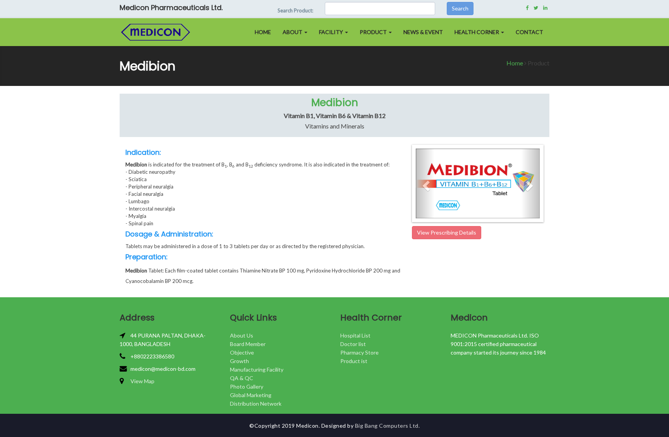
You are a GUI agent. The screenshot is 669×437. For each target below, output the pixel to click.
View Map (142, 381)
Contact (529, 32)
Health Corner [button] (477, 32)
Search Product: (295, 10)
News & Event (423, 32)
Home (263, 32)
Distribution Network (255, 403)
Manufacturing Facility (256, 369)
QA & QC (241, 378)
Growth (239, 361)
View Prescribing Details (446, 232)
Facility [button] (331, 32)
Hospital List (355, 335)
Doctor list (353, 344)
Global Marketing (250, 395)
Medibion (334, 103)
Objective (242, 352)
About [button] (293, 32)
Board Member (248, 344)
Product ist (353, 361)
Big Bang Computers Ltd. (387, 425)
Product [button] (374, 32)
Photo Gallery (246, 386)
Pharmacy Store (359, 352)
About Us (241, 335)
